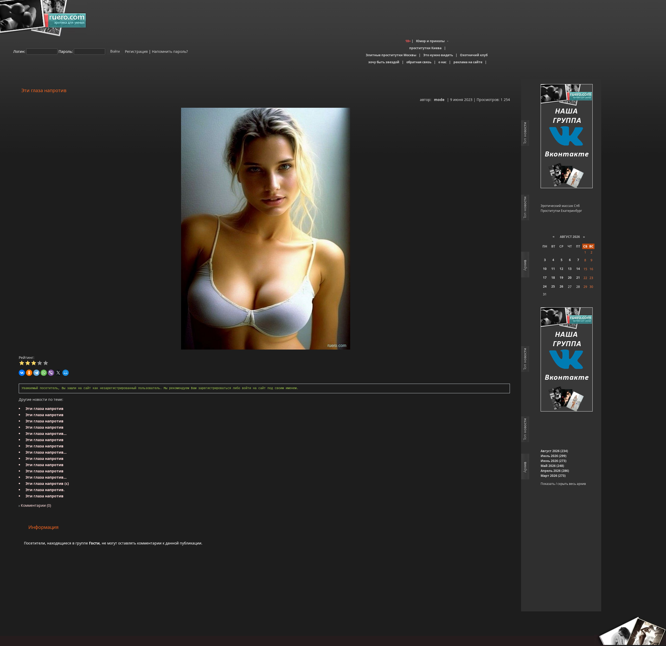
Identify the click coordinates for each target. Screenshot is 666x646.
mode (439, 99)
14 (578, 269)
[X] (58, 373)
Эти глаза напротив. (45, 489)
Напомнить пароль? (170, 51)
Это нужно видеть (438, 55)
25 (553, 286)
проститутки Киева (425, 48)
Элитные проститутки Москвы (391, 55)
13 (570, 269)
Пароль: (66, 51)
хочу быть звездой (383, 62)
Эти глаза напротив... (46, 433)
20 (570, 277)
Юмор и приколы (430, 41)
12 (561, 269)
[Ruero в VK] (567, 136)
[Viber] (51, 373)
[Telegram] (36, 373)
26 (561, 286)
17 (545, 277)
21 (578, 277)
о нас (442, 62)
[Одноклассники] (29, 373)
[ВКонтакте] (22, 373)
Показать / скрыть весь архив (563, 484)
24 (545, 286)
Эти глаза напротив (44, 408)
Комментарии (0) (35, 505)
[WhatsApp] (44, 373)
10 (545, 269)
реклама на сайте (467, 62)
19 (561, 277)
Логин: (19, 51)
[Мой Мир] (65, 373)
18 (553, 277)
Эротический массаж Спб (560, 206)
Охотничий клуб (474, 55)
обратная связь (418, 62)
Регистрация (136, 51)
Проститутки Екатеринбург (561, 210)
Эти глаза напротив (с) (47, 483)
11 (553, 269)
